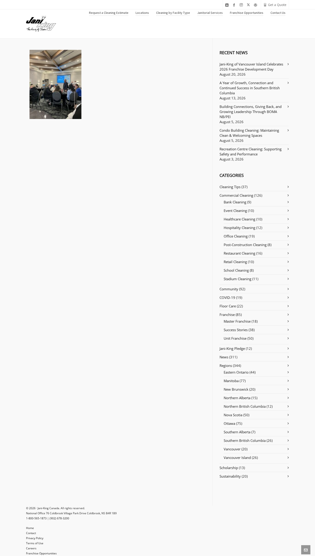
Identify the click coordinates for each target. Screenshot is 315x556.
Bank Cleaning (235, 202)
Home (30, 528)
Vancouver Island (237, 457)
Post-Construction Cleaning (245, 244)
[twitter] (249, 5)
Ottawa (229, 423)
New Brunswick (236, 389)
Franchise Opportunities (41, 553)
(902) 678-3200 (59, 518)
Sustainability (230, 476)
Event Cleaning (235, 210)
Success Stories (236, 329)
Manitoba (231, 380)
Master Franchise (237, 321)
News (224, 357)
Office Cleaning (236, 236)
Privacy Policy (34, 538)
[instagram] (242, 5)
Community (229, 289)
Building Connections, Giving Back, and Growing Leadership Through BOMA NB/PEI (251, 111)
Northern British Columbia (245, 406)
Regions (226, 365)
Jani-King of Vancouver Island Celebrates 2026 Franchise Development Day (251, 66)
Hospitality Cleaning (239, 227)
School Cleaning (236, 270)
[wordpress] (256, 5)
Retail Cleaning (235, 261)
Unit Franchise (235, 338)
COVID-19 (227, 297)
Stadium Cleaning (237, 279)
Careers (31, 548)
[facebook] (234, 5)
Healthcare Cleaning (239, 219)
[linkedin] (227, 5)
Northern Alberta (237, 397)
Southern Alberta (237, 432)
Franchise (227, 314)
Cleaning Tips (230, 186)
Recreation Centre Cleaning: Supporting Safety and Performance (251, 151)
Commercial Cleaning (236, 195)
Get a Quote (277, 5)
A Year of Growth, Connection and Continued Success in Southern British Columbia (250, 87)
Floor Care (228, 306)
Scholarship (229, 467)
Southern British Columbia (245, 440)
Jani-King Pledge (232, 348)
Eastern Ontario (236, 372)
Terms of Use (34, 543)
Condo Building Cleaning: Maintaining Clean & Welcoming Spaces (249, 133)
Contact (31, 533)
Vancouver (232, 449)
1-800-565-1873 (36, 518)
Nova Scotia (233, 415)
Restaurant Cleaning (239, 253)
